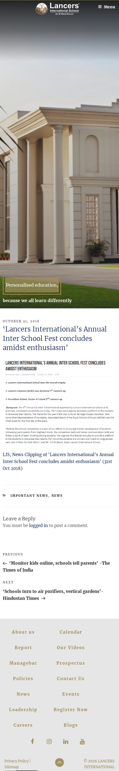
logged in (38, 525)
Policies (23, 678)
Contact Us (71, 678)
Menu (109, 6)
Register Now (71, 709)
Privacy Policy (16, 761)
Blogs (71, 725)
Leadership (23, 709)
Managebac (23, 663)
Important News (29, 496)
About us (23, 632)
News (57, 496)
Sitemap (11, 767)
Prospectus (70, 663)
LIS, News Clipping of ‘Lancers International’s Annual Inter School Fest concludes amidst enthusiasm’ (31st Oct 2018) (58, 461)
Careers (23, 725)
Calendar (71, 632)
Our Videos (71, 647)
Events (71, 694)
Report (23, 647)
